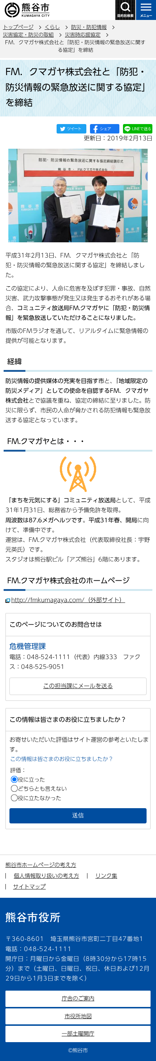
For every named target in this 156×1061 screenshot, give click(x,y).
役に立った (31, 779)
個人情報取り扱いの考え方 (46, 876)
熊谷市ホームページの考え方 (40, 865)
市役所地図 (78, 1016)
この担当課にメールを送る (78, 686)
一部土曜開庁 (78, 1033)
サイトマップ (29, 886)
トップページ (18, 27)
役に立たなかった (39, 798)
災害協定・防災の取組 (28, 34)
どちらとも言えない (42, 788)
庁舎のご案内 (78, 998)
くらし (52, 27)
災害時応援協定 (82, 34)
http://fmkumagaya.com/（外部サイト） (68, 600)
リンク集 (106, 876)
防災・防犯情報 (89, 27)
